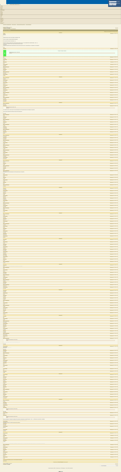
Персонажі (2, 20)
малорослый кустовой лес (16, 422)
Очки (1, 16)
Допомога (2, 7)
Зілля (1, 11)
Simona (4, 33)
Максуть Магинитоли (6, 77)
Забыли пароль (118, 3)
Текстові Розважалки (28, 24)
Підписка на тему (106, 31)
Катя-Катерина (5, 82)
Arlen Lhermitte (5, 64)
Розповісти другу (111, 31)
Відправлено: (111, 33)
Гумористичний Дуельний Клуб (21, 24)
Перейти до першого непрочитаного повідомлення (9, 28)
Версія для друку (115, 31)
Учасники (2, 6)
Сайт (18, 4)
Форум (11, 4)
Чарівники (2, 14)
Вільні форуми (14, 24)
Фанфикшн (2, 21)
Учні (1, 17)
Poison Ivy (4, 163)
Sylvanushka (5, 59)
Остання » (10, 463)
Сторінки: (5, 27)
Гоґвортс (16, 4)
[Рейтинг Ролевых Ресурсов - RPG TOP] (61, 471)
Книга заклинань (2, 10)
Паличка (13, 4)
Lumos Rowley (5, 368)
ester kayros (5, 379)
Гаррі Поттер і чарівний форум (7, 24)
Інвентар (2, 12)
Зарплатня (2, 23)
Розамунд (4, 48)
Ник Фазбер (5, 69)
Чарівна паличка (2, 9)
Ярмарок (2, 13)
